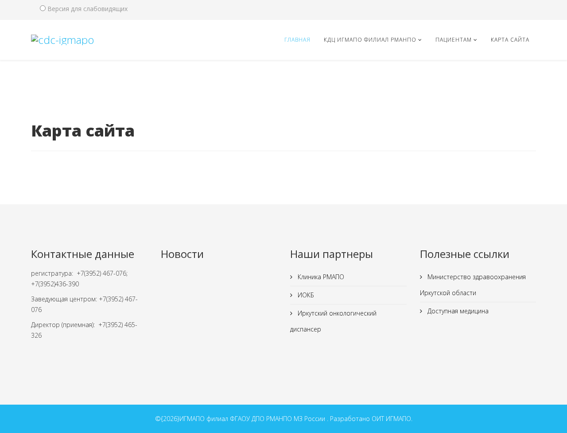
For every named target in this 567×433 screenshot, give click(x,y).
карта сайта (510, 39)
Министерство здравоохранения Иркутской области (473, 285)
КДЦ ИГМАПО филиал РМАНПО (370, 39)
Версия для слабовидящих (87, 8)
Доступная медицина (457, 311)
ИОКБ (305, 295)
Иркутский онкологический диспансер (333, 321)
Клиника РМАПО (320, 277)
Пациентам (453, 39)
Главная (297, 39)
